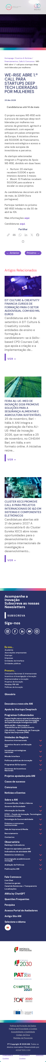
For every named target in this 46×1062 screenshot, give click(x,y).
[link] (13, 7)
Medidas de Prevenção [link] (23, 1038)
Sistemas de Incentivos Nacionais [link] (15, 770)
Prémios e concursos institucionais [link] (14, 824)
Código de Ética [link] (23, 1035)
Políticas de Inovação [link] (14, 687)
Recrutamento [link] (11, 833)
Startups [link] (8, 655)
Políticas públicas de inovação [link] (18, 760)
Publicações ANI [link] (12, 869)
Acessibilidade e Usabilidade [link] (23, 1032)
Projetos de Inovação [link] (14, 682)
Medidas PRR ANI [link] (12, 684)
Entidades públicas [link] (13, 663)
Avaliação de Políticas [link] (14, 865)
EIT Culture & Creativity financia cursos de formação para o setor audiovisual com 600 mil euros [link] (22, 307)
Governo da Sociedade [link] (15, 806)
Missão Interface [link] (12, 756)
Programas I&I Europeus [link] (15, 764)
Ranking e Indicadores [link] (15, 845)
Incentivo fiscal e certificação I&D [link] (18, 745)
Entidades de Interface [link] (14, 661)
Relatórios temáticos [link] (14, 855)
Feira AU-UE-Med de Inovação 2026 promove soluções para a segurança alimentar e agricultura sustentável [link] (23, 408)
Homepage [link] (9, 58)
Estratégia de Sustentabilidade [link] (19, 819)
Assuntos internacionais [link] (16, 740)
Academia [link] (9, 650)
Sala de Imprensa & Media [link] (16, 829)
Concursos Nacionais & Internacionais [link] (21, 673)
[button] (37, 7)
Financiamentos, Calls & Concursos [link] (19, 61)
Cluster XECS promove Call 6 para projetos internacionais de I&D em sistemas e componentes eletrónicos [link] (23, 508)
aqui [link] (26, 218)
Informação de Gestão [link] (15, 810)
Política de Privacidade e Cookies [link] (8, 1055)
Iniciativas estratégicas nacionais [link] (15, 751)
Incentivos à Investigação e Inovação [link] (20, 676)
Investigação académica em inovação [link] (17, 860)
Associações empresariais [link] (16, 652)
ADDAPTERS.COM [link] (23, 1050)
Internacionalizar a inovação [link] (16, 679)
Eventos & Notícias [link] (23, 58)
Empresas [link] (9, 658)
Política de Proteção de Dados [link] (23, 1026)
